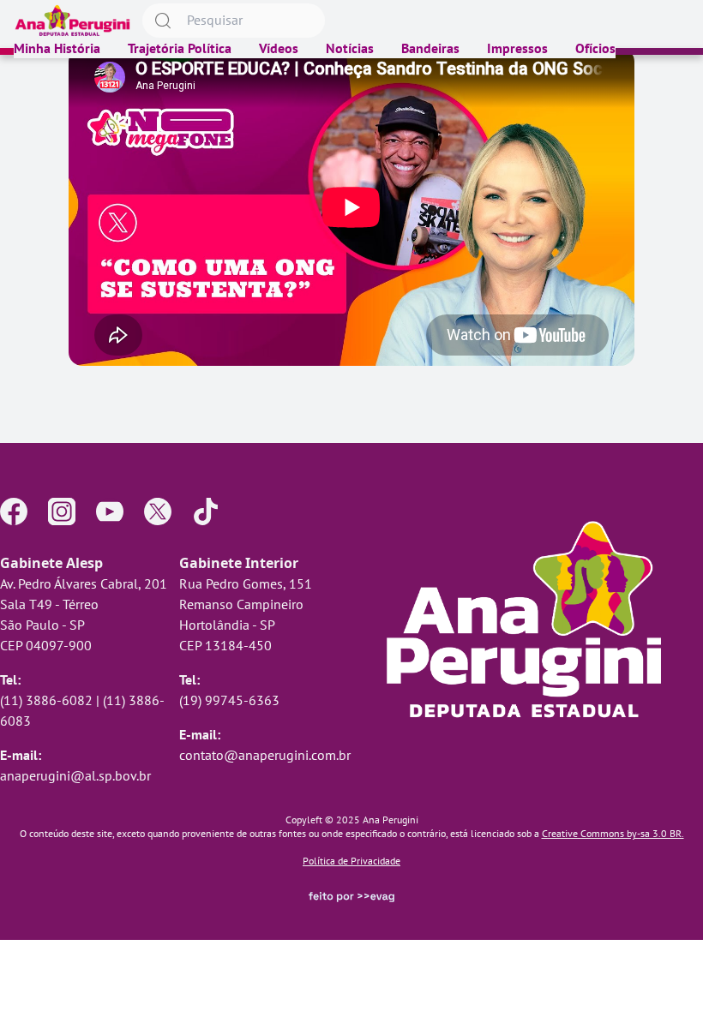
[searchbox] (233, 20)
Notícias (350, 48)
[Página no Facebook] (13, 511)
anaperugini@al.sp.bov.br (75, 775)
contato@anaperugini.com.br (265, 754)
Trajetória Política (179, 48)
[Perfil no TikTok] (205, 511)
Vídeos (278, 48)
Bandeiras (430, 48)
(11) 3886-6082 (46, 700)
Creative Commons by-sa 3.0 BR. (613, 833)
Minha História (57, 48)
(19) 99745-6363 (229, 700)
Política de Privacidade (351, 860)
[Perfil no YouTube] (109, 511)
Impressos (517, 48)
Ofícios (595, 48)
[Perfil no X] (157, 511)
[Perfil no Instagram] (61, 511)
